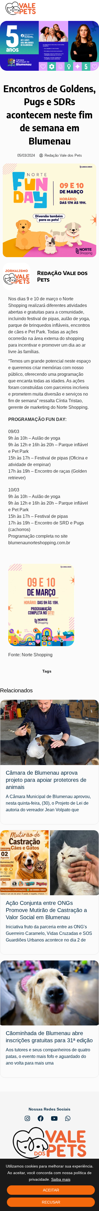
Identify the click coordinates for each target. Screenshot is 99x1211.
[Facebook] (41, 1118)
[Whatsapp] (68, 1118)
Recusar (51, 1202)
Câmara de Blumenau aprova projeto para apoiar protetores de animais (46, 780)
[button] (89, 8)
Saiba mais (60, 1179)
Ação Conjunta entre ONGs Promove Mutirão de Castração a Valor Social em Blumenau (46, 910)
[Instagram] (27, 1118)
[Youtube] (54, 1118)
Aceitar (51, 1190)
